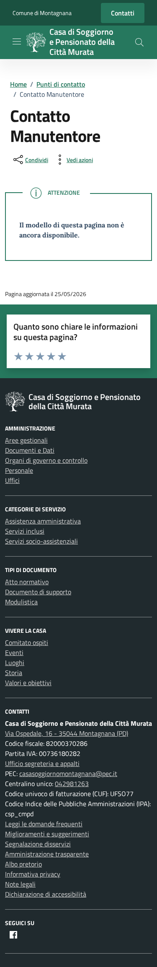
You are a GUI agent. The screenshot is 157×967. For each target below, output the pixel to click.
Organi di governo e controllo (46, 460)
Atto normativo (27, 582)
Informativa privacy (32, 874)
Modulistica (21, 602)
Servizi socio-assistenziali (41, 541)
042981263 (72, 784)
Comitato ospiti (26, 642)
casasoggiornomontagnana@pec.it (68, 773)
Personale (19, 470)
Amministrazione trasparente (47, 854)
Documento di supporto (38, 592)
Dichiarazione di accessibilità (45, 894)
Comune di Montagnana (42, 12)
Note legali (20, 884)
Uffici (12, 480)
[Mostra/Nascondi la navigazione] (17, 41)
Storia (13, 673)
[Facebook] (13, 934)
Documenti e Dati (29, 450)
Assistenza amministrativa (43, 521)
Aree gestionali (26, 440)
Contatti (122, 13)
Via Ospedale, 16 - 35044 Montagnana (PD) (66, 733)
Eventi (14, 652)
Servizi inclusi (24, 531)
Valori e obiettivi (28, 683)
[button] (139, 42)
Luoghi (14, 663)
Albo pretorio (23, 864)
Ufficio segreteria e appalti (42, 763)
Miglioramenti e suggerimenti (47, 834)
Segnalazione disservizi (38, 844)
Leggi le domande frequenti (43, 824)
